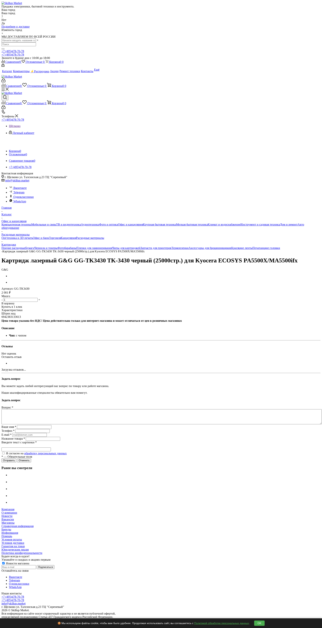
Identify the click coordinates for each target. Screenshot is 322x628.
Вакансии (7, 519)
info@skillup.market (17, 180)
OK (259, 623)
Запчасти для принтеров (156, 248)
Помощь (6, 536)
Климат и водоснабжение (224, 224)
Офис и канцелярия (130, 224)
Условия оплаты (11, 539)
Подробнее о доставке (15, 26)
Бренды (6, 529)
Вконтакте (20, 188)
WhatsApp (19, 201)
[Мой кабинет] (2, 65)
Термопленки (180, 248)
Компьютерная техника (16, 224)
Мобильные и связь (43, 224)
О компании (9, 512)
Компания (7, 509)
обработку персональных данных (45, 453)
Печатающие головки (266, 248)
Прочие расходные (13, 248)
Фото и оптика (108, 224)
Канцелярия (68, 237)
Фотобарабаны (67, 248)
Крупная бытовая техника (159, 224)
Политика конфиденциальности (21, 553)
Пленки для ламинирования (94, 248)
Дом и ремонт (289, 224)
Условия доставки (12, 542)
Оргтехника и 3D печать (17, 237)
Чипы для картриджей (126, 248)
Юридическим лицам (15, 549)
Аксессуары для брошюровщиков (210, 248)
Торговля (55, 237)
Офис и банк (41, 237)
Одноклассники (23, 196)
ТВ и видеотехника (68, 224)
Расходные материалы (90, 237)
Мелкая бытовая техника (192, 224)
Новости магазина (17, 563)
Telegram (18, 192)
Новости (6, 516)
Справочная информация (17, 526)
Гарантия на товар (13, 546)
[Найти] (2, 48)
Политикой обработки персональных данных (221, 623)
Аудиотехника (90, 224)
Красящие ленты (241, 248)
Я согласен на (36, 453)
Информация (9, 532)
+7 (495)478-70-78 (12, 51)
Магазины (8, 522)
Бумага (29, 248)
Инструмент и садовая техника (260, 224)
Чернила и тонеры (46, 248)
